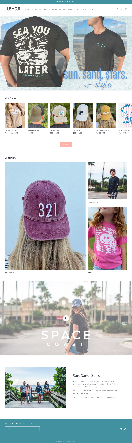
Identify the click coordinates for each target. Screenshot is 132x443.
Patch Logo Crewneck (11, 130)
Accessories (9, 273)
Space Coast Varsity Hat (102, 130)
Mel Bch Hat (76, 130)
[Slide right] (70, 139)
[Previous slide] (59, 93)
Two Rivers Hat (54, 130)
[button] (118, 9)
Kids (90, 273)
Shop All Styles (94, 202)
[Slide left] (62, 139)
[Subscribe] (37, 428)
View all (66, 145)
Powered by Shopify (73, 441)
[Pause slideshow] (73, 93)
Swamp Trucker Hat (33, 130)
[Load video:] (66, 318)
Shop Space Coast (63, 441)
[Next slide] (68, 93)
